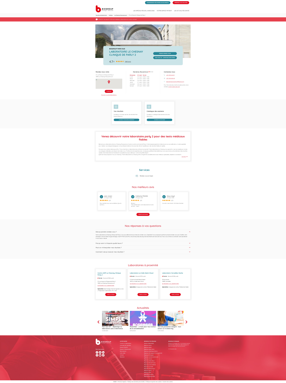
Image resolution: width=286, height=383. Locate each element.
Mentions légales (122, 381)
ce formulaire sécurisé (174, 86)
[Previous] (98, 321)
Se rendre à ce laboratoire (106, 285)
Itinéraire (108, 91)
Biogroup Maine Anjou (149, 368)
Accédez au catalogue (156, 119)
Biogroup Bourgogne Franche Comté (153, 353)
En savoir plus (173, 349)
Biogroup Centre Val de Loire (151, 357)
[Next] (187, 321)
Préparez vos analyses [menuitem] (180, 2)
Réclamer (122, 357)
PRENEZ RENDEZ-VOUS (162, 53)
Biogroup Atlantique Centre (150, 351)
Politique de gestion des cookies (154, 381)
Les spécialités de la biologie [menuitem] (143, 10)
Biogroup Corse (148, 359)
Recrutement (123, 351)
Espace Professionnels (125, 349)
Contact (122, 355)
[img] (143, 41)
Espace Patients (124, 347)
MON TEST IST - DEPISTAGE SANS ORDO (164, 57)
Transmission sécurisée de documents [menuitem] (157, 2)
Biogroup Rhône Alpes (149, 376)
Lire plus (184, 156)
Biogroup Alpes (148, 347)
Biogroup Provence (148, 374)
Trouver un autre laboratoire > (109, 95)
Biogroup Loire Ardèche (150, 364)
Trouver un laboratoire (125, 343)
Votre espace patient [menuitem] (164, 10)
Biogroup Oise (147, 372)
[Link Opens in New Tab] (97, 352)
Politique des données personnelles (136, 381)
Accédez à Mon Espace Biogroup (124, 119)
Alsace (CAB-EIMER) (149, 343)
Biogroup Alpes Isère (149, 349)
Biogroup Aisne (147, 345)
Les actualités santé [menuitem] (181, 10)
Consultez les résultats (125, 345)
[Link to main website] (104, 8)
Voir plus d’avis (143, 214)
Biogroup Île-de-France (149, 362)
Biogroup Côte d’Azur (149, 361)
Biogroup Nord (147, 370)
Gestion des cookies (168, 381)
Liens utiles (122, 353)
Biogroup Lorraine (148, 366)
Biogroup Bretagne (149, 355)
